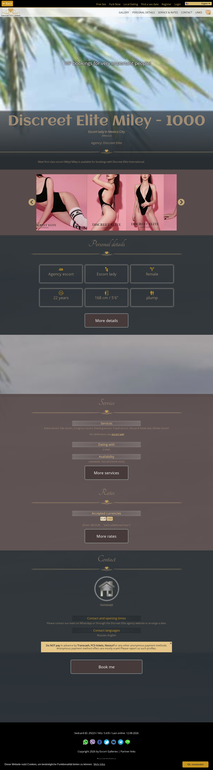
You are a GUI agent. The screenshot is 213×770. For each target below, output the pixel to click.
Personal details (143, 12)
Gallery (124, 12)
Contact (186, 12)
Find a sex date (150, 4)
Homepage (106, 604)
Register (166, 4)
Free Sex (101, 4)
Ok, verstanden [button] (195, 764)
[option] (106, 63)
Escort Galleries (108, 751)
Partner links (128, 751)
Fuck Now (114, 4)
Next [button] (181, 202)
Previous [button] (31, 202)
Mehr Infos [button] (99, 764)
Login (177, 4)
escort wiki (117, 434)
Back (7, 3)
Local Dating (130, 4)
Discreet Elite (112, 143)
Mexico (106, 135)
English (204, 3)
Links (198, 12)
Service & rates (168, 12)
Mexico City (116, 132)
